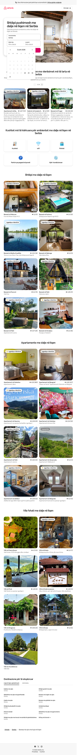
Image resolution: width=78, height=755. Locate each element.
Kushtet (42, 752)
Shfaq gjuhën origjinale (54, 2)
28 (25, 73)
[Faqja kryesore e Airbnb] (9, 8)
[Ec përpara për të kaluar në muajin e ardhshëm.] (32, 49)
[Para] (41, 84)
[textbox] (15, 44)
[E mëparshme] (34, 84)
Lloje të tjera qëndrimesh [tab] (11, 683)
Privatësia (35, 752)
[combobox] (23, 38)
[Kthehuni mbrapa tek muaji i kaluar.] (10, 49)
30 (32, 73)
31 (10, 77)
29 (28, 73)
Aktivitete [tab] (25, 683)
